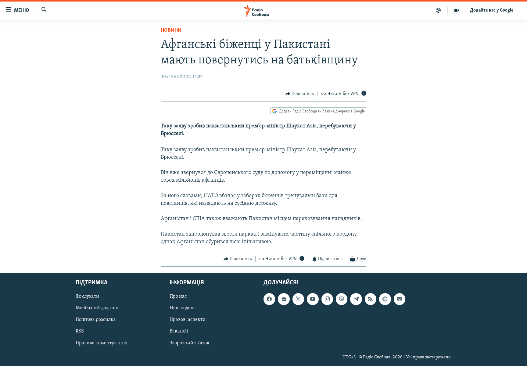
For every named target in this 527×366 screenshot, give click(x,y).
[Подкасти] (438, 10)
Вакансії (179, 331)
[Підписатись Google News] (283, 299)
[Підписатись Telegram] (356, 299)
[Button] (299, 94)
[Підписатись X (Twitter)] (298, 299)
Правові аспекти (188, 319)
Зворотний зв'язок (190, 342)
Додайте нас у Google (492, 10)
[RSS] (370, 299)
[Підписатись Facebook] (269, 299)
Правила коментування (101, 342)
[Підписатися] (399, 299)
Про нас (178, 296)
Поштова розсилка (96, 319)
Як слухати (87, 296)
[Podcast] (385, 299)
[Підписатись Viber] (341, 299)
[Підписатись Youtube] (312, 299)
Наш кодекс (182, 308)
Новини (171, 30)
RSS (80, 331)
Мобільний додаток (97, 308)
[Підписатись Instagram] (327, 299)
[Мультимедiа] (457, 10)
